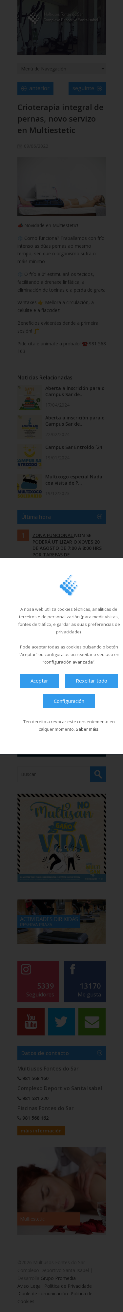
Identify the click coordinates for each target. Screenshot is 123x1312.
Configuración (69, 701)
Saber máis (87, 729)
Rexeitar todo (91, 680)
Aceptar (39, 680)
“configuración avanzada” (68, 662)
